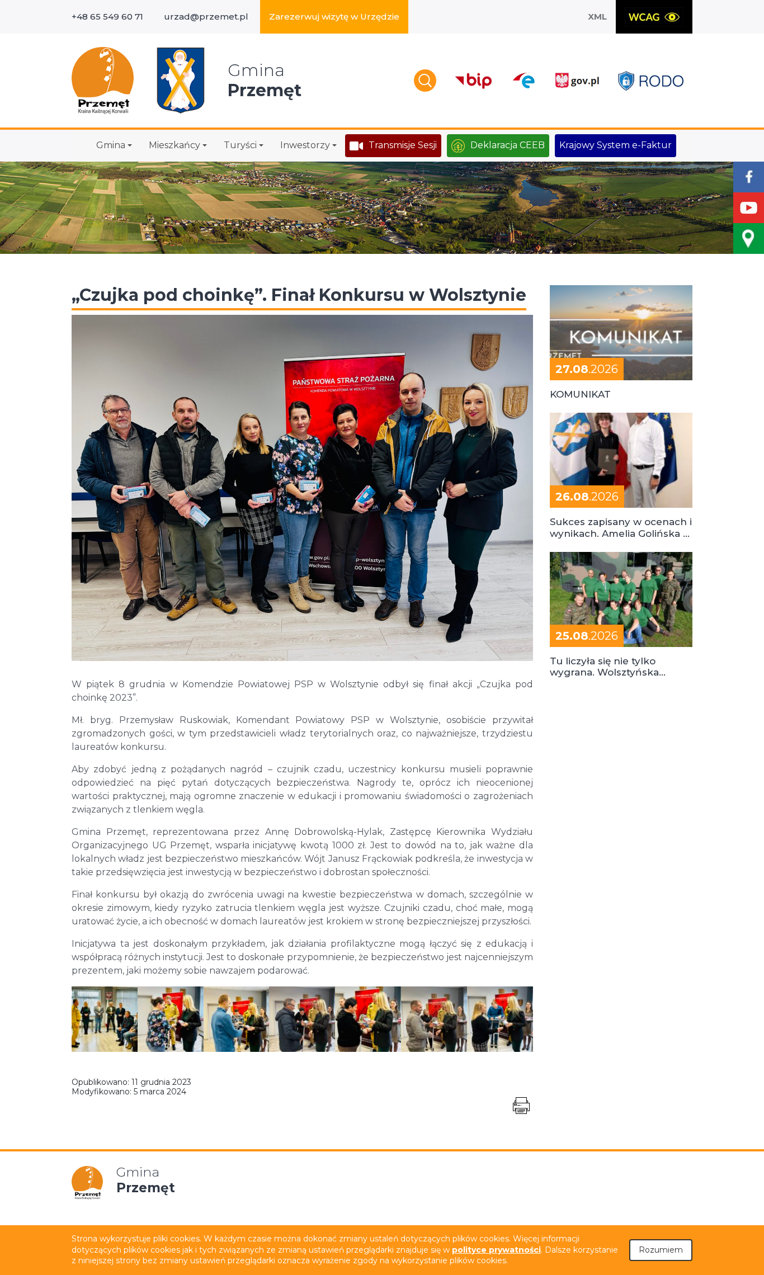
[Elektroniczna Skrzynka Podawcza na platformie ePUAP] (523, 80)
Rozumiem (661, 1250)
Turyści (240, 145)
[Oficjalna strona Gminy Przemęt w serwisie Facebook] (748, 177)
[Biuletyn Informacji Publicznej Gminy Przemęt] (473, 81)
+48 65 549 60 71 (107, 16)
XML (597, 16)
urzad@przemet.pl (206, 16)
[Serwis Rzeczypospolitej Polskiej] (576, 81)
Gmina (110, 145)
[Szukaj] (425, 80)
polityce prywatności (496, 1250)
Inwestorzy (305, 145)
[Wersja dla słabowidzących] (654, 17)
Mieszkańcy (174, 145)
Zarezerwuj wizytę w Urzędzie (334, 16)
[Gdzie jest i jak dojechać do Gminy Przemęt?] (748, 238)
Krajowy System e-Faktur (615, 145)
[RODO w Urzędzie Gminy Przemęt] (650, 81)
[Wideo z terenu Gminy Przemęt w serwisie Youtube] (748, 207)
